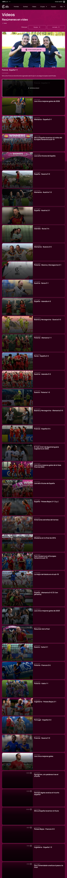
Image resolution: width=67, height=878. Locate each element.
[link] (16, 6)
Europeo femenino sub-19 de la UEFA (5, 6)
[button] (43, 6)
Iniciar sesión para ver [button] (35, 49)
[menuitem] (16, 6)
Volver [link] (5, 23)
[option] (33, 88)
